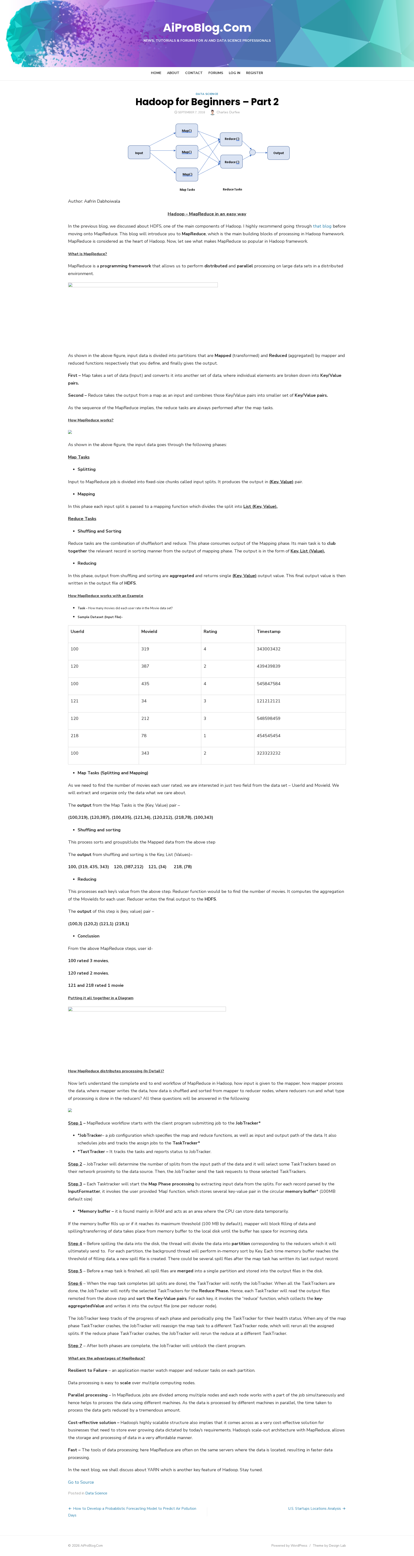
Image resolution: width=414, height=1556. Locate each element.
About (173, 73)
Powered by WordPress (289, 1545)
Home (156, 73)
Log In (234, 73)
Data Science (207, 94)
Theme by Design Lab (329, 1545)
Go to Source (81, 1482)
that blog (322, 226)
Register (254, 73)
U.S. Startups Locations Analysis (314, 1508)
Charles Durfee (228, 112)
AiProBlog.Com (207, 28)
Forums (215, 73)
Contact (194, 73)
